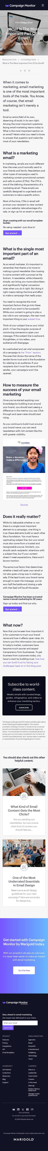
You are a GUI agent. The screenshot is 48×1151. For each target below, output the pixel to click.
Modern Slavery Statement (34, 1089)
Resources (6, 1076)
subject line (34, 318)
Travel (30, 1059)
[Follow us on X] (23, 1109)
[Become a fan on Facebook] (27, 1109)
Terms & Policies (24, 1113)
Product (6, 1036)
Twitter (21, 71)
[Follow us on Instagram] (32, 1109)
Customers (6, 1072)
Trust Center (32, 1076)
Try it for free (24, 970)
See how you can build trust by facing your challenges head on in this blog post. (23, 662)
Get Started (6, 1069)
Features (5, 1039)
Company (32, 1066)
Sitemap (31, 1085)
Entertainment (33, 1049)
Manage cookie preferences (34, 1094)
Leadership (32, 1072)
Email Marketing (35, 1036)
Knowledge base (28, 59)
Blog (4, 1079)
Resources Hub (9, 59)
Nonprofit (31, 1046)
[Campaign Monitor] (15, 1002)
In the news (32, 1082)
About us (31, 1069)
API (3, 1049)
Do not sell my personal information (24, 1116)
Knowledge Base (24, 22)
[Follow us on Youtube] (14, 1109)
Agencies (31, 1039)
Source (24, 504)
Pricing (5, 1043)
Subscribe (8, 1027)
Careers (31, 1079)
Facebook (25, 71)
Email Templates (8, 1052)
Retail (30, 1043)
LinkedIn (29, 71)
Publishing (32, 1052)
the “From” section (30, 352)
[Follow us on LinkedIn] (18, 1109)
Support (5, 1082)
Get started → (12, 232)
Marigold (21, 1133)
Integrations (6, 1046)
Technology (32, 1055)
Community (7, 1066)
